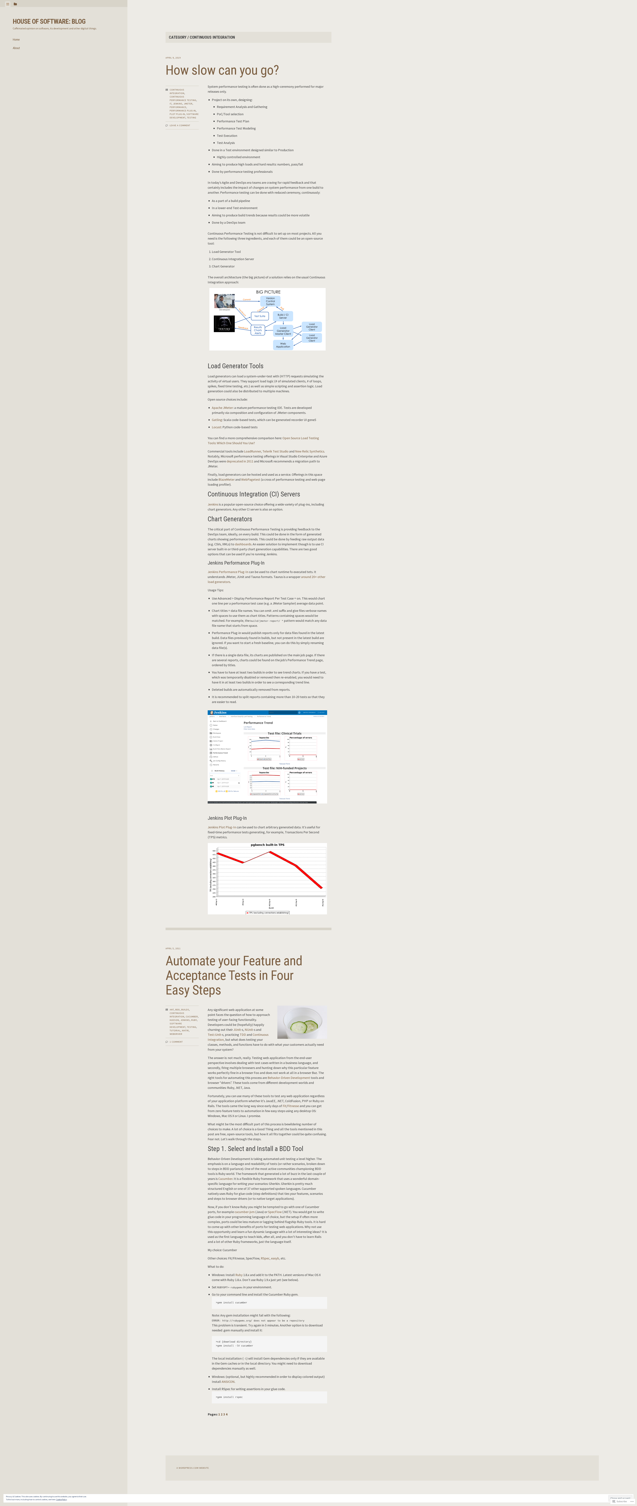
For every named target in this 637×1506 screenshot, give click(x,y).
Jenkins (177, 103)
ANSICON (228, 1381)
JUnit (237, 1029)
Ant (172, 1009)
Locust (216, 427)
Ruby (194, 1020)
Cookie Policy (61, 1499)
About (16, 48)
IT (171, 103)
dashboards (243, 544)
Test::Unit (214, 1034)
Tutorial (175, 1030)
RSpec (265, 1258)
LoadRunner (252, 451)
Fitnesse (293, 1106)
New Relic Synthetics (309, 451)
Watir (185, 1030)
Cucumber (192, 1016)
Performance (178, 107)
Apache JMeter (222, 408)
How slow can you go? (222, 70)
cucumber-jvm (245, 1212)
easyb (275, 1258)
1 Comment (176, 1041)
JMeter (188, 103)
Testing (191, 117)
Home (16, 39)
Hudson (174, 1020)
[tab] (7, 4)
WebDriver (176, 1033)
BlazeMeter (226, 479)
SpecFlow (275, 1212)
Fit (284, 1106)
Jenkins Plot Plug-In (222, 827)
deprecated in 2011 (240, 461)
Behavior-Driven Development (289, 1078)
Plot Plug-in (177, 114)
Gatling (217, 420)
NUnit (249, 1029)
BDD (177, 1009)
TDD (243, 1034)
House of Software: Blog (49, 21)
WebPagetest (250, 479)
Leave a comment (180, 125)
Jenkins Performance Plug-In (228, 572)
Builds (185, 1009)
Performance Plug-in (183, 110)
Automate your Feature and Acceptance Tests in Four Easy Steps (234, 975)
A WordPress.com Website (193, 1467)
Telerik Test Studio (275, 451)
